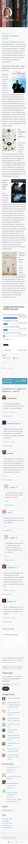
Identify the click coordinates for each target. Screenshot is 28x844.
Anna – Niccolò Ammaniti (20, 381)
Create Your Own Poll (22, 350)
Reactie (21, 646)
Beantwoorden (8, 416)
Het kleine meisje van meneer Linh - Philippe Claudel (13, 757)
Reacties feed (8, 825)
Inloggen (6, 821)
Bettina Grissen (11, 792)
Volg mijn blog (7, 673)
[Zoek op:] (12, 667)
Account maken (8, 818)
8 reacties (11, 368)
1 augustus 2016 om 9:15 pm (16, 599)
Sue (8, 513)
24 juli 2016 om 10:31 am (15, 396)
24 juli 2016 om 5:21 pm (17, 485)
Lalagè (12, 487)
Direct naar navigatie (3, 3)
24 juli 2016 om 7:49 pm (17, 535)
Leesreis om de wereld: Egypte (8, 381)
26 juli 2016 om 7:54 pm (15, 565)
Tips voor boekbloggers (13, 698)
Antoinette (11, 567)
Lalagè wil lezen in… (12, 767)
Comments (8, 350)
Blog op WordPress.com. (9, 837)
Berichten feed (8, 823)
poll (5, 368)
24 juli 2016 (7, 33)
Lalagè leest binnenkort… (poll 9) (11, 37)
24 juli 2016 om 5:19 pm (15, 451)
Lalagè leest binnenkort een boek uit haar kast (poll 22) (13, 738)
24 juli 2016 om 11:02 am (15, 421)
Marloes (10, 602)
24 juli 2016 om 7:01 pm (15, 510)
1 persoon (13, 412)
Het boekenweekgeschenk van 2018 (13, 713)
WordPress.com (8, 827)
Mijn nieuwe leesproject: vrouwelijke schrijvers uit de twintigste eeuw (13, 705)
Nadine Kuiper (13, 424)
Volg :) (6, 688)
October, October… (12, 799)
